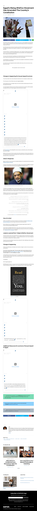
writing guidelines (10, 410)
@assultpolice (7, 149)
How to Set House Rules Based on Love (25, 482)
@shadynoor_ (13, 296)
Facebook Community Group (13, 404)
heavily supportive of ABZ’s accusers (17, 251)
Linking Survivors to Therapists (9, 229)
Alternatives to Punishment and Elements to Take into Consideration (10, 463)
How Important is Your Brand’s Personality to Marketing (26, 462)
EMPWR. (6, 507)
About (15, 506)
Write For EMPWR (25, 506)
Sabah (12, 341)
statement (15, 214)
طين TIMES (11, 146)
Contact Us (19, 506)
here (15, 395)
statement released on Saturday (8, 162)
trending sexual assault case (18, 42)
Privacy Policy (31, 506)
